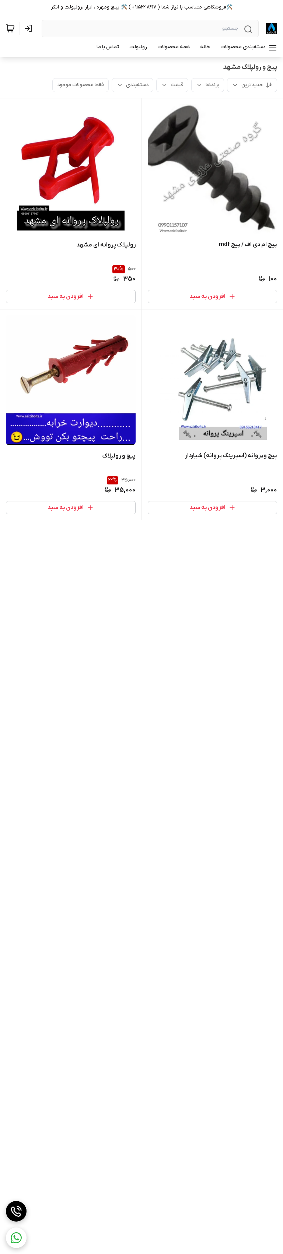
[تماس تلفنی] (16, 1211)
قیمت (177, 84)
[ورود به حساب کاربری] (30, 28)
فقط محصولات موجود (80, 84)
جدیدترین (252, 84)
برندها (212, 84)
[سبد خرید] (10, 28)
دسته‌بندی (137, 84)
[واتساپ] (16, 1237)
